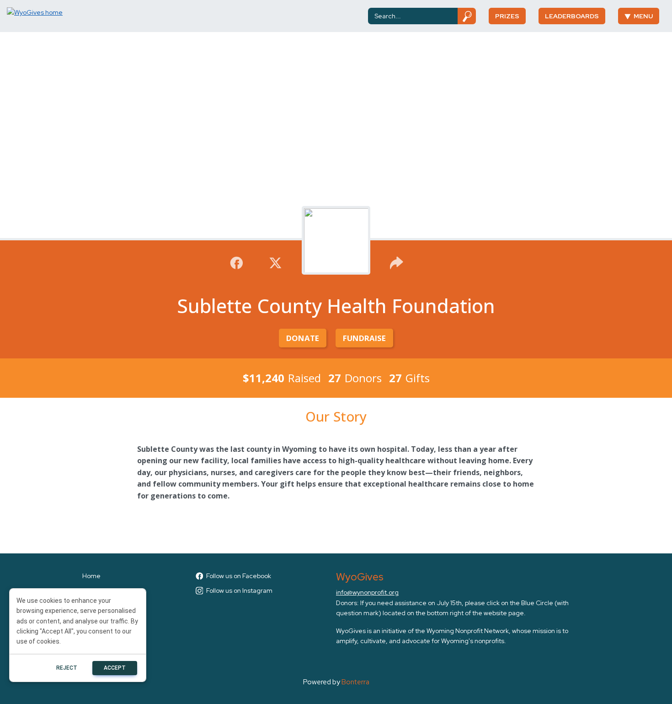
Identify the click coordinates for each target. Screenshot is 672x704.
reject (66, 668)
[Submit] (467, 16)
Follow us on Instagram (239, 590)
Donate (302, 338)
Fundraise (364, 338)
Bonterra (355, 682)
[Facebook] (236, 261)
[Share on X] (275, 261)
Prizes (507, 16)
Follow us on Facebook (238, 576)
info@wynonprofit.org (367, 592)
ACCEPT (115, 668)
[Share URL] (396, 261)
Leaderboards (572, 16)
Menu (643, 16)
